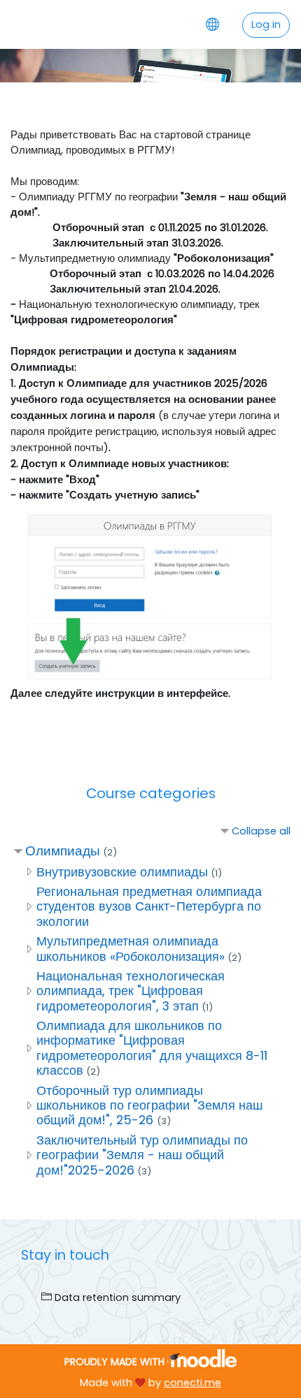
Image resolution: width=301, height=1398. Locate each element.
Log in (266, 24)
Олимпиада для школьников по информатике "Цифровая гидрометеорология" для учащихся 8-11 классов (151, 1048)
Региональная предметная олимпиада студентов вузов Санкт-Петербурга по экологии (149, 906)
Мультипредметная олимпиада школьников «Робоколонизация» (130, 948)
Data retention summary (116, 1297)
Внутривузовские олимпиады (122, 872)
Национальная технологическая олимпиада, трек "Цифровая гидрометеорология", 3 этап (130, 991)
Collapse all (261, 831)
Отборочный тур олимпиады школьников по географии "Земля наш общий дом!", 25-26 (149, 1105)
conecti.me (192, 1383)
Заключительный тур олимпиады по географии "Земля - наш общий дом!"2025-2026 (142, 1155)
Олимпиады (62, 850)
